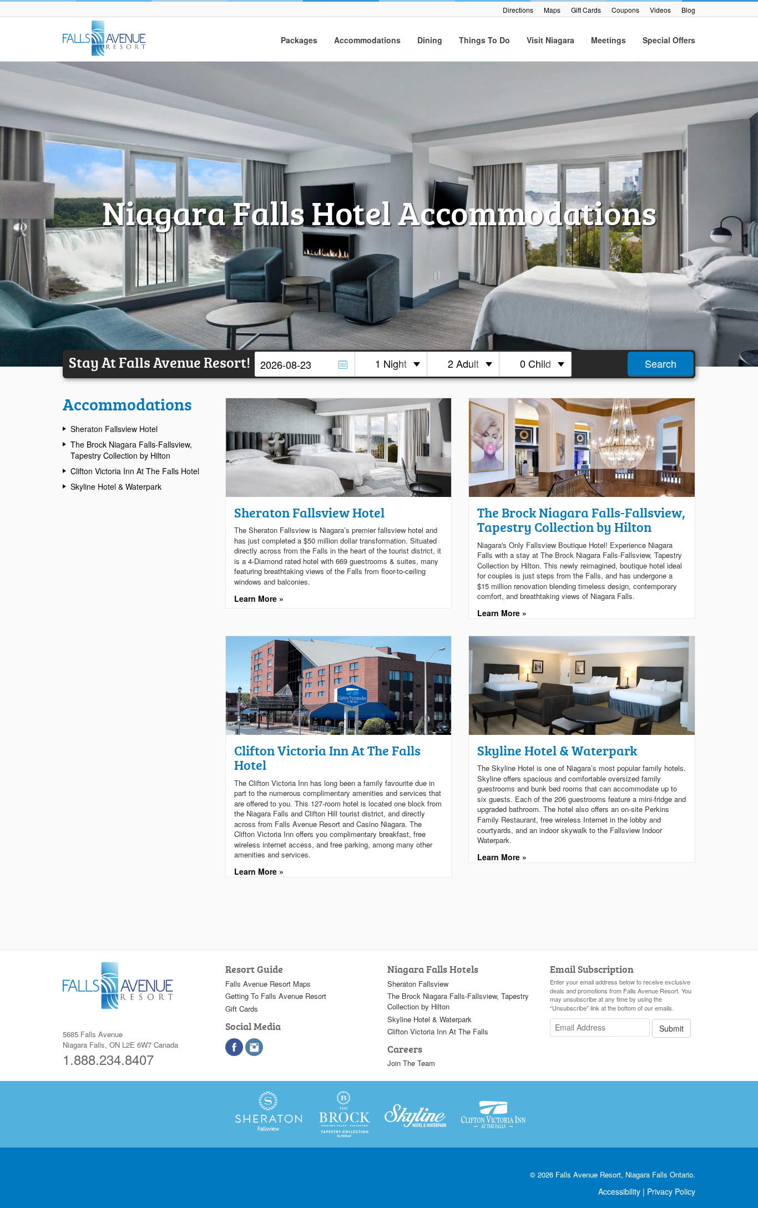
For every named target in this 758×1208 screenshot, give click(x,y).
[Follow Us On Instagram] (254, 1047)
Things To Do (484, 39)
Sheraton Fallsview (417, 983)
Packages (299, 39)
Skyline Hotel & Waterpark (115, 486)
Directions (518, 9)
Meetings (608, 39)
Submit (671, 1028)
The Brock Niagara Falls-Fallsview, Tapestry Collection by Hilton (131, 450)
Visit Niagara (550, 39)
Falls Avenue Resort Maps (268, 983)
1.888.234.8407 (108, 1059)
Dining (429, 39)
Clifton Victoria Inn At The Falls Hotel (134, 470)
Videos (660, 9)
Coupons (625, 9)
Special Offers (669, 39)
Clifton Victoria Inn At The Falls (437, 1031)
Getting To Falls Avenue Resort (275, 996)
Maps (552, 9)
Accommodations (367, 39)
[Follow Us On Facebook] (234, 1047)
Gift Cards (586, 9)
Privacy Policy (671, 1191)
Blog (688, 9)
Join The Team (411, 1063)
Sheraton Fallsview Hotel (114, 428)
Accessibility (619, 1191)
